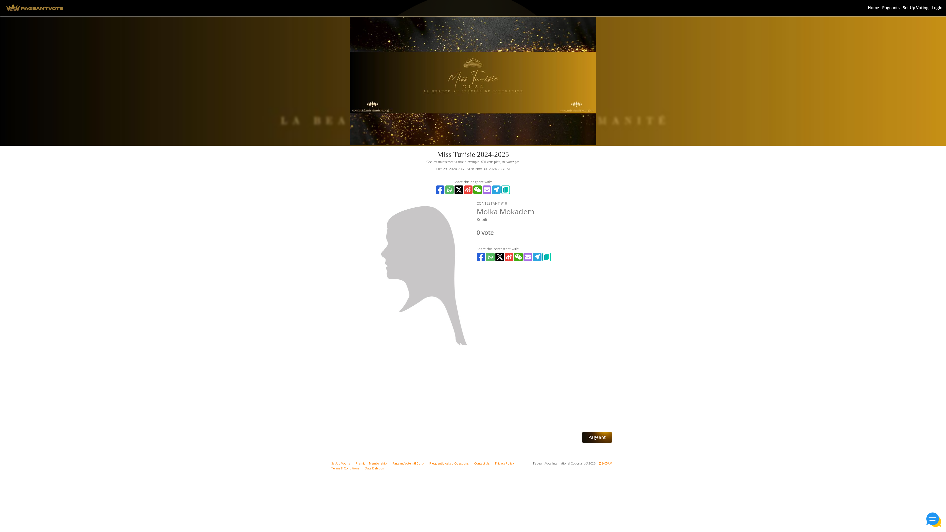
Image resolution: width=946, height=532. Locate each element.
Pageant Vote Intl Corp (408, 463)
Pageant (597, 437)
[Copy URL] (505, 189)
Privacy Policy (504, 463)
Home (873, 7)
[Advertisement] (473, 387)
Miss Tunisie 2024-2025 (473, 154)
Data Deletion (374, 468)
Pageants (891, 7)
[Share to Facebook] (440, 189)
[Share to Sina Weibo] (468, 189)
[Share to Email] (487, 189)
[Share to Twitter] (459, 189)
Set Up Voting (916, 7)
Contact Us (482, 463)
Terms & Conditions (345, 468)
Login (937, 7)
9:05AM (606, 463)
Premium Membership (371, 463)
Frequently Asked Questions (449, 463)
